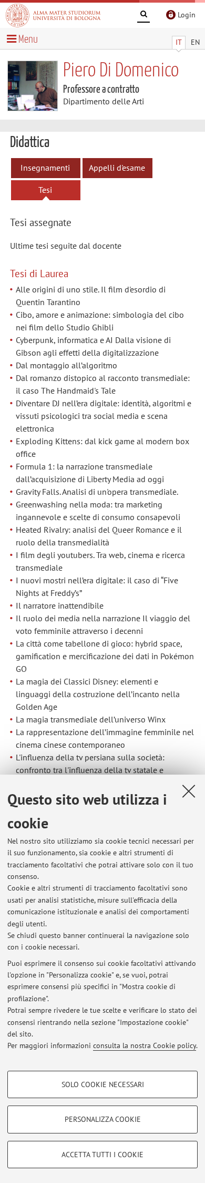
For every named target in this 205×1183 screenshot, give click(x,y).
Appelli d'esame (117, 167)
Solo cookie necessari (103, 1084)
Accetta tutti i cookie (103, 1154)
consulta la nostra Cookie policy (144, 1045)
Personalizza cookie (103, 1119)
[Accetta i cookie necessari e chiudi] (188, 791)
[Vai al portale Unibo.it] (53, 15)
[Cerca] (143, 16)
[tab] (50, 223)
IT (179, 42)
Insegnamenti (45, 167)
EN (195, 42)
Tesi (45, 189)
